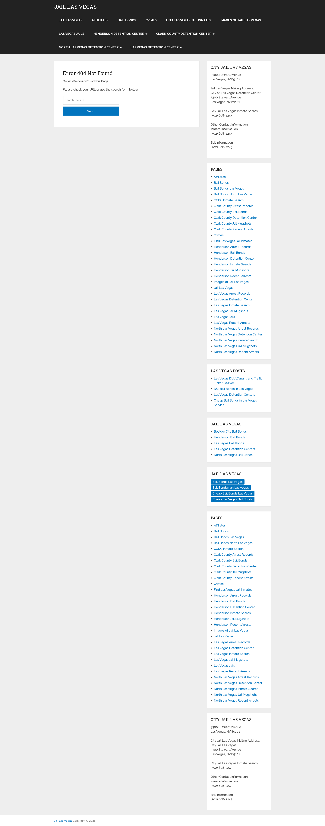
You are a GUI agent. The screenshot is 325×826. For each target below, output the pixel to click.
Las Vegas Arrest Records (232, 293)
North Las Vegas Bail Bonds (233, 455)
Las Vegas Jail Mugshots (231, 311)
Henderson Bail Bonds (229, 253)
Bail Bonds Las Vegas (229, 188)
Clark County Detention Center (183, 34)
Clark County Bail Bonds (230, 212)
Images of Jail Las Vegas (241, 20)
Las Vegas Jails (71, 34)
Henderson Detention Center (119, 34)
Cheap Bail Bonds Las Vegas (233, 493)
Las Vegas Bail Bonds (229, 443)
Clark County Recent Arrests (234, 229)
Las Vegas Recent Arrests (232, 323)
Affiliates (100, 20)
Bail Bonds (127, 20)
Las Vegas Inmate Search (232, 305)
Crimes (151, 20)
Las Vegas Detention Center (155, 47)
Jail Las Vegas (75, 6)
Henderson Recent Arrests (232, 276)
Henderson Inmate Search (232, 264)
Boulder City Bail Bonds (230, 431)
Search (91, 111)
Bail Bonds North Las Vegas (233, 194)
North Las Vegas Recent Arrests (236, 352)
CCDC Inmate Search (229, 200)
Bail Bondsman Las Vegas (231, 487)
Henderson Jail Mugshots (231, 270)
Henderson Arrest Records (232, 247)
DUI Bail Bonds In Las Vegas (233, 389)
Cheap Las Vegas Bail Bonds (233, 499)
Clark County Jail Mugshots (232, 223)
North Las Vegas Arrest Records (236, 328)
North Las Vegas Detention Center (89, 47)
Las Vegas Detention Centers (234, 394)
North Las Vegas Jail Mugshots (235, 346)
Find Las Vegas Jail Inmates (188, 20)
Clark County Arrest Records (234, 206)
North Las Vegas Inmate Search (236, 340)
